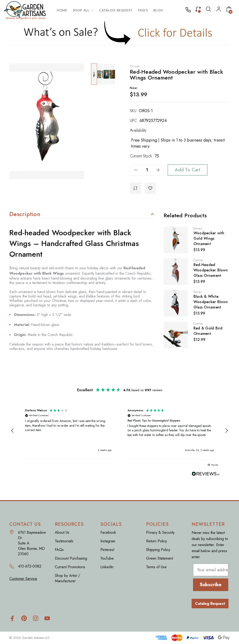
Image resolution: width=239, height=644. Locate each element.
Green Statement (159, 558)
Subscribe (210, 584)
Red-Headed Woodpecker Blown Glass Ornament (210, 270)
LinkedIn (106, 567)
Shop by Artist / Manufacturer (67, 578)
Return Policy (156, 541)
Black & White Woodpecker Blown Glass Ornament (210, 302)
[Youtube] (47, 618)
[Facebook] (12, 618)
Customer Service (23, 578)
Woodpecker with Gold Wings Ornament (209, 238)
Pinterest (107, 549)
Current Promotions (70, 567)
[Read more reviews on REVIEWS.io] (206, 474)
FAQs (59, 549)
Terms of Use (156, 567)
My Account (218, 9)
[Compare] (198, 10)
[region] (119, 430)
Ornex (135, 66)
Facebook (108, 532)
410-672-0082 (29, 566)
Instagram (107, 541)
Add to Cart (187, 169)
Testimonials (64, 541)
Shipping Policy (158, 549)
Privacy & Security (160, 532)
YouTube (107, 558)
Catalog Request (210, 603)
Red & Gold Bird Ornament (208, 330)
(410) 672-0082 (189, 10)
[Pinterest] (24, 618)
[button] (120, 33)
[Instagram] (36, 618)
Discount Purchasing (71, 558)
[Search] (208, 10)
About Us (62, 532)
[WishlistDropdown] (150, 188)
